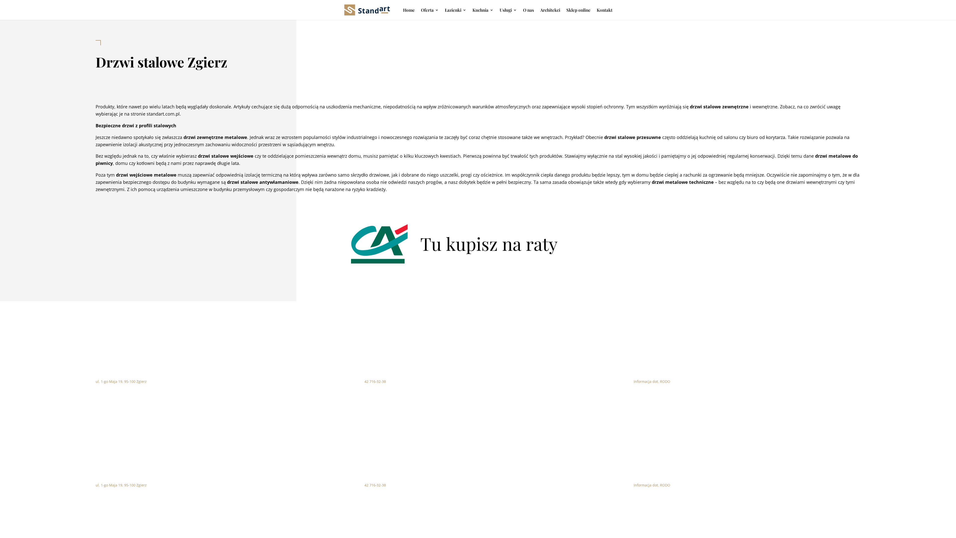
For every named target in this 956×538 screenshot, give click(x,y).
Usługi (506, 10)
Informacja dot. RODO (652, 381)
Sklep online (578, 10)
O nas (528, 10)
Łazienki (453, 10)
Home (409, 10)
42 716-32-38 (375, 381)
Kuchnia (480, 10)
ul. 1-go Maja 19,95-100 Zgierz (121, 381)
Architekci (550, 10)
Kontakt (604, 10)
